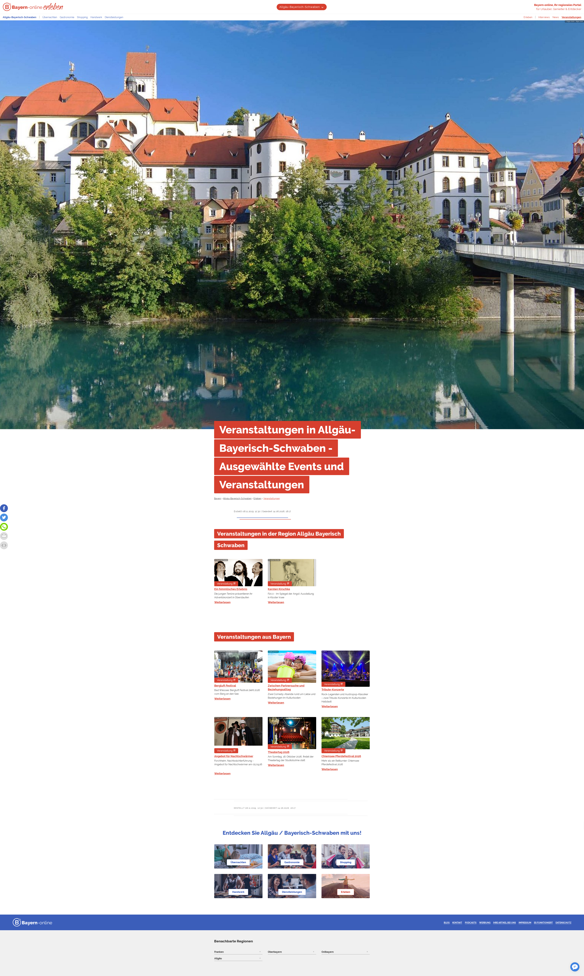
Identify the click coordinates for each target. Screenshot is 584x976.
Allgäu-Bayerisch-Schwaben (299, 7)
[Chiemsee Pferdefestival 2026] (346, 735)
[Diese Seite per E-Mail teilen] (4, 536)
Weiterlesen (222, 602)
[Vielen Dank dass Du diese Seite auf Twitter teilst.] (4, 517)
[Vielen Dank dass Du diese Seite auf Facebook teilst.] (4, 508)
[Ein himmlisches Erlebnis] (238, 572)
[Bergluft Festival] (238, 667)
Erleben (528, 17)
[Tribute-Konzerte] (346, 669)
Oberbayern (275, 951)
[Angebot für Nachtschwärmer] (238, 735)
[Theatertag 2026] (292, 733)
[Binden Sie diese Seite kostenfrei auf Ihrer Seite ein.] (4, 545)
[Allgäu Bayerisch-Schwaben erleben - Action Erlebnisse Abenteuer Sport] (53, 6)
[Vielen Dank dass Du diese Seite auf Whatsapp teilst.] (4, 527)
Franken (219, 951)
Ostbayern (328, 951)
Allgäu (218, 958)
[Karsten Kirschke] (292, 572)
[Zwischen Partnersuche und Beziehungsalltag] (292, 667)
